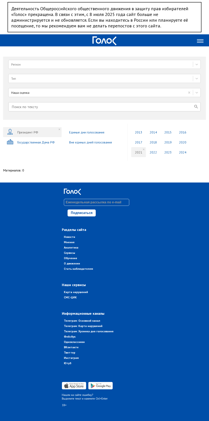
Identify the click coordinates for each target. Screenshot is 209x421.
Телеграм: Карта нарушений (83, 326)
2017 (138, 142)
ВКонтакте (71, 347)
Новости (69, 237)
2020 (182, 142)
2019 (168, 142)
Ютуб (67, 363)
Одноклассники (74, 342)
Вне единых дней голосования (90, 142)
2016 (182, 132)
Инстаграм (71, 358)
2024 (182, 152)
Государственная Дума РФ (36, 142)
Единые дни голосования (86, 132)
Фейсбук (70, 336)
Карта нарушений (76, 292)
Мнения (69, 242)
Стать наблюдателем (78, 269)
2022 (153, 152)
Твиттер (69, 352)
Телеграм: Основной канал (82, 320)
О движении (72, 263)
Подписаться (81, 213)
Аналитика (71, 247)
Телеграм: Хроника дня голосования (88, 331)
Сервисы (69, 253)
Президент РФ (27, 132)
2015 (168, 132)
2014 (153, 132)
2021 (138, 152)
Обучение (70, 258)
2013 (138, 132)
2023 (168, 152)
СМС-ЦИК (70, 297)
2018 (153, 142)
